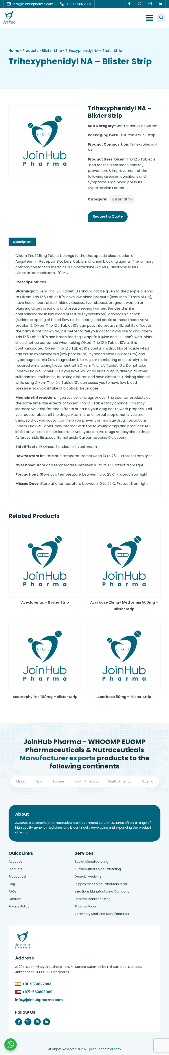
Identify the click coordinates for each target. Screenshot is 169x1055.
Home (14, 50)
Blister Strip (52, 50)
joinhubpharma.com (105, 1049)
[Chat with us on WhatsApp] (10, 1044)
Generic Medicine (88, 876)
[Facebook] (129, 4)
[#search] (161, 17)
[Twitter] (139, 4)
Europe (58, 781)
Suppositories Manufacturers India (101, 884)
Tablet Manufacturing (91, 861)
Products (30, 50)
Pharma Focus (86, 906)
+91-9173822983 (36, 983)
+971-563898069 (37, 991)
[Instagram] (150, 4)
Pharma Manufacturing (92, 899)
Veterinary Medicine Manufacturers (102, 914)
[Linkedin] (160, 4)
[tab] (22, 242)
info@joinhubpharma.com (39, 999)
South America (120, 781)
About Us (15, 861)
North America (86, 781)
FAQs (12, 891)
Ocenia (147, 781)
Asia (39, 781)
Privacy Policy (19, 906)
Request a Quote (108, 216)
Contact (15, 899)
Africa (20, 781)
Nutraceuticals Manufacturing (98, 869)
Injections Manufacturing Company (102, 891)
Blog (12, 884)
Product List (17, 876)
